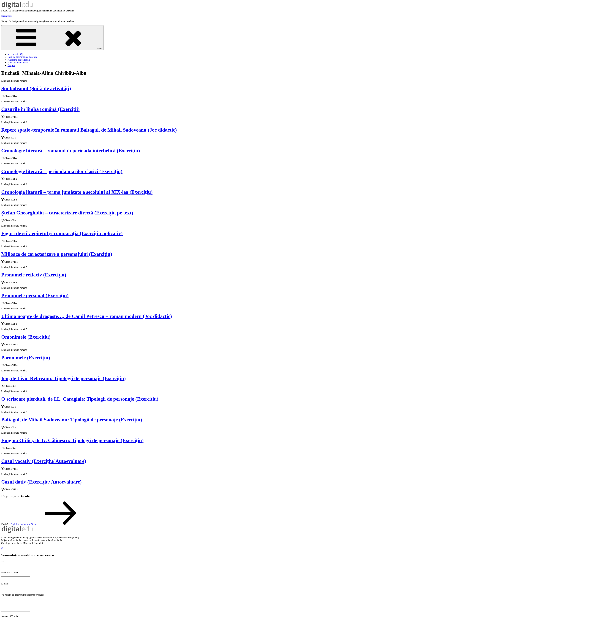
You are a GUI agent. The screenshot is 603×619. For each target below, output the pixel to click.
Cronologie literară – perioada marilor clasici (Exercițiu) (61, 171)
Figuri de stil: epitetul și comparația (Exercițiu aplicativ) (62, 233)
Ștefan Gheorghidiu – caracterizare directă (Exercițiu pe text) (67, 213)
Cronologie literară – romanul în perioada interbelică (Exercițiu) (70, 150)
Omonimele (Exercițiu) (26, 337)
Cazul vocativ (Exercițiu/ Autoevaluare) (43, 461)
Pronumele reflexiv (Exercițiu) (33, 275)
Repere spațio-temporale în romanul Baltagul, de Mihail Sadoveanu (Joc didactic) (89, 130)
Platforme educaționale (19, 59)
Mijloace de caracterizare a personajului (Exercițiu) (56, 254)
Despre (11, 65)
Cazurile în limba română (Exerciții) (40, 109)
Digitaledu (6, 16)
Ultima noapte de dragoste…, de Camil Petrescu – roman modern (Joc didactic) (86, 316)
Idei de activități (15, 54)
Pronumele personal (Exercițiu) (35, 295)
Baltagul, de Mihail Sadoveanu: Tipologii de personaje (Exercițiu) (71, 419)
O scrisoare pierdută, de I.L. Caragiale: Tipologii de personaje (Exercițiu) (79, 399)
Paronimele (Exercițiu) (25, 357)
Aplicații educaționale (18, 62)
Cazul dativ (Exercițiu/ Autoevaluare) (41, 482)
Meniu (99, 48)
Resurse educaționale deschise (22, 57)
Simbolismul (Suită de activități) (36, 88)
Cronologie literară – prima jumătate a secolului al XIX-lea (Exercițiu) (77, 192)
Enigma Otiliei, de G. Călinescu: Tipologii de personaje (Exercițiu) (72, 440)
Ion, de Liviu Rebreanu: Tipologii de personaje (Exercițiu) (63, 378)
